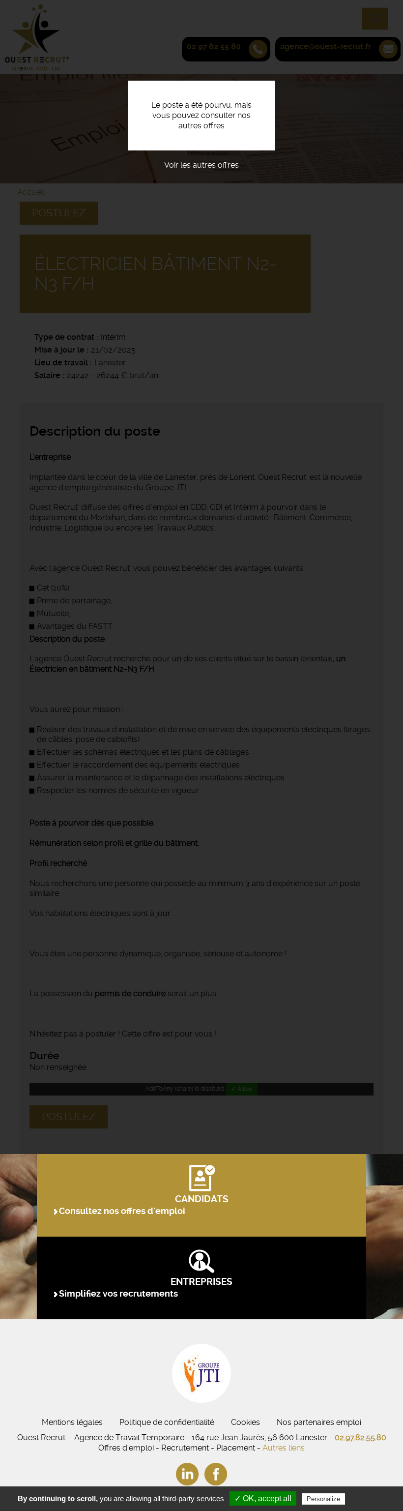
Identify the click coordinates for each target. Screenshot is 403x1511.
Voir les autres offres (201, 165)
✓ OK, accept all (262, 1498)
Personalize (323, 1499)
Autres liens (283, 1447)
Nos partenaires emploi (319, 1422)
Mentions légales (72, 1422)
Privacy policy (371, 1499)
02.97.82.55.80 (360, 1437)
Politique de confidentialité (166, 1422)
